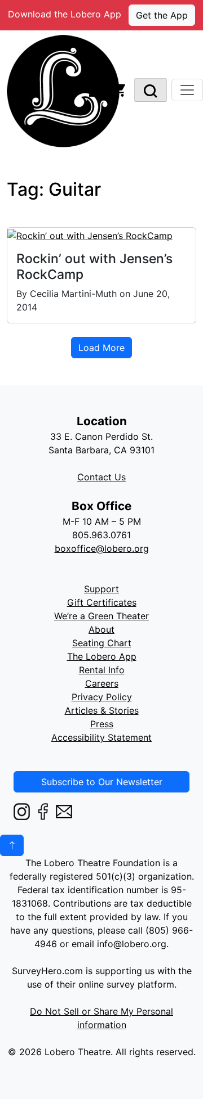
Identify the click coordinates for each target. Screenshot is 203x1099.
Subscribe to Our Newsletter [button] (101, 781)
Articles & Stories (102, 710)
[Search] (150, 90)
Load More (101, 347)
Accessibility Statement (101, 737)
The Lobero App (101, 656)
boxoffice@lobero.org (102, 548)
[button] (12, 845)
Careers (101, 683)
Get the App (162, 15)
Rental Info (102, 669)
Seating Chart (101, 642)
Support (101, 588)
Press (101, 723)
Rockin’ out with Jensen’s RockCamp (94, 266)
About (101, 629)
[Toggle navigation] (187, 90)
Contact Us (101, 477)
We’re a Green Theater (101, 615)
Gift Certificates (101, 602)
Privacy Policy (102, 696)
